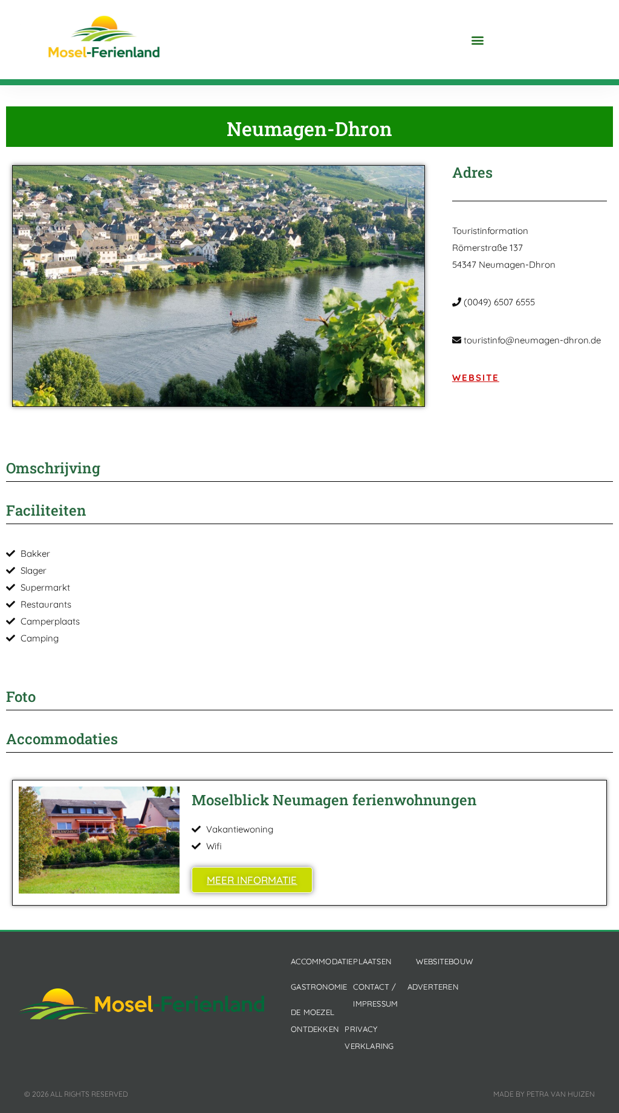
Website (475, 377)
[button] (477, 40)
